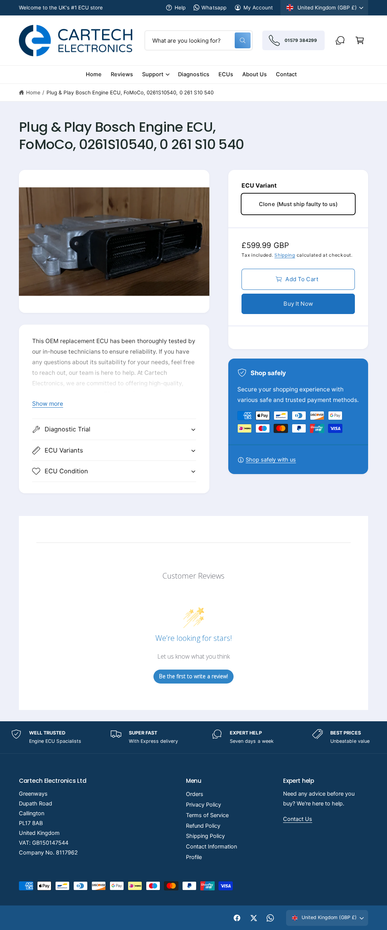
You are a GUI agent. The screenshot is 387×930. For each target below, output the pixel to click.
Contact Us (297, 819)
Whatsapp (213, 8)
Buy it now (298, 303)
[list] (193, 737)
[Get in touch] (340, 40)
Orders (194, 794)
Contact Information (211, 846)
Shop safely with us (271, 459)
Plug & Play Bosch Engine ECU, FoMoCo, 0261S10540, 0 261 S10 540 (130, 92)
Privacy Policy (203, 804)
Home (33, 92)
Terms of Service (207, 815)
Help (180, 8)
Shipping (284, 255)
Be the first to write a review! (193, 676)
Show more (47, 403)
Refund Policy (203, 825)
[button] (360, 40)
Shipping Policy (205, 836)
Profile (194, 857)
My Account (258, 8)
